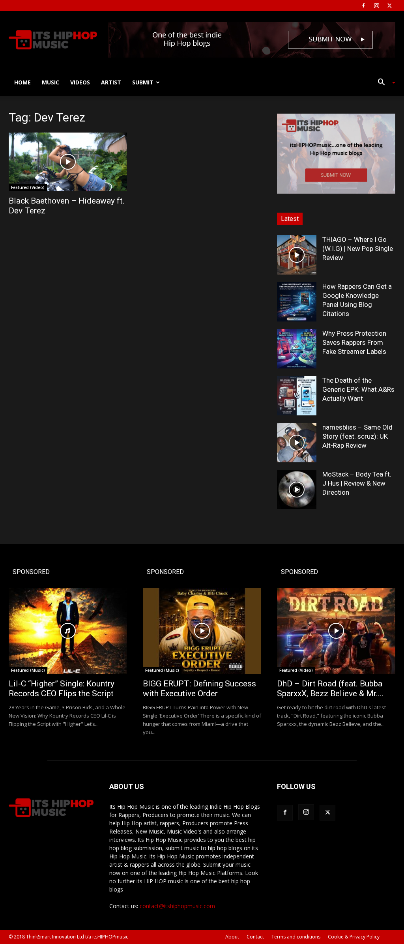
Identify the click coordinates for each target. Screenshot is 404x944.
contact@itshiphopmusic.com (177, 906)
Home (22, 82)
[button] (383, 83)
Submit (142, 82)
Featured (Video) (28, 187)
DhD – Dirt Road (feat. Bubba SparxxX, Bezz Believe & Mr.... (330, 688)
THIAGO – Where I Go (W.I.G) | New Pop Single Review (357, 249)
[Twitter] (389, 5)
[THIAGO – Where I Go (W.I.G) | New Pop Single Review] (296, 255)
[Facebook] (363, 5)
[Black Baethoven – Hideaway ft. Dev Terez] (68, 162)
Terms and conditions (295, 936)
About (232, 936)
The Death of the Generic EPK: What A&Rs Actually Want (358, 389)
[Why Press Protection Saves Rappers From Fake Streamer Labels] (296, 348)
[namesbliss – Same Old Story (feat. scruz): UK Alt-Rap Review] (296, 442)
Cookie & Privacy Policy (354, 936)
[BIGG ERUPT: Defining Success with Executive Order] (202, 631)
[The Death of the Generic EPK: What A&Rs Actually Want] (296, 395)
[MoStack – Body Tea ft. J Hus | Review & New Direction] (296, 489)
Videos (80, 82)
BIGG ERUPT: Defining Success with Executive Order (199, 688)
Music (50, 82)
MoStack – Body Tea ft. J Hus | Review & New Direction (356, 483)
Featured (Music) (28, 670)
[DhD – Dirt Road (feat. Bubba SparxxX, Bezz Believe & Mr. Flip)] (336, 631)
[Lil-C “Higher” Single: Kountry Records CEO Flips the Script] (68, 631)
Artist (111, 82)
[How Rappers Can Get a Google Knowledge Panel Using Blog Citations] (296, 302)
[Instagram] (376, 5)
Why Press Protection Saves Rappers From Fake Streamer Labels (354, 342)
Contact (255, 936)
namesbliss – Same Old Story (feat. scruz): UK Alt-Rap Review (357, 436)
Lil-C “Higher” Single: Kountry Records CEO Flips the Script (61, 688)
